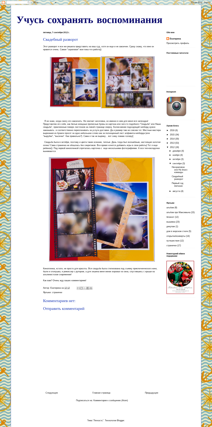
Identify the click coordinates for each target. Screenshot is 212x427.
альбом (170, 207)
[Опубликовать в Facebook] (87, 288)
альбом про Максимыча (178, 212)
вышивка (170, 222)
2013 (172, 143)
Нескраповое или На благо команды (179, 169)
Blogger (120, 420)
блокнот (170, 217)
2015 (172, 134)
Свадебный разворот (177, 177)
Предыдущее (151, 393)
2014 (172, 139)
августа (177, 191)
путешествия (172, 240)
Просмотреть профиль (177, 43)
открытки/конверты (175, 236)
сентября (177, 163)
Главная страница (101, 393)
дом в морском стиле (177, 231)
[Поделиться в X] (84, 288)
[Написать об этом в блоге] (81, 288)
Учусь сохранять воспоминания (89, 19)
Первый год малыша (177, 184)
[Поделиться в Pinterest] (91, 288)
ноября (176, 155)
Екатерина (175, 38)
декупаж (170, 226)
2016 (172, 130)
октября (177, 159)
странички (57, 292)
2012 (172, 147)
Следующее (52, 393)
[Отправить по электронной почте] (78, 288)
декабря (177, 151)
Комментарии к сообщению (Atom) (110, 400)
